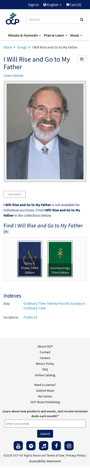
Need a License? (45, 385)
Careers (45, 358)
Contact (45, 352)
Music (75, 35)
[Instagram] (69, 445)
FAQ (45, 369)
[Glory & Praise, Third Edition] (29, 258)
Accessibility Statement (45, 461)
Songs (22, 47)
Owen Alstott (13, 75)
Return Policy (45, 364)
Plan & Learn (54, 35)
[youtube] (18, 445)
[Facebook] (56, 445)
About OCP (45, 346)
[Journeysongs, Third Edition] (60, 258)
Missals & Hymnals (23, 35)
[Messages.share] (82, 58)
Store (7, 47)
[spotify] (31, 445)
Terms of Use (55, 455)
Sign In (33, 4)
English (52, 4)
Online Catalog (45, 375)
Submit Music (45, 390)
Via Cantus (45, 396)
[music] (43, 445)
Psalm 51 (30, 317)
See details (14, 194)
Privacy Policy (75, 455)
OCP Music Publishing (45, 402)
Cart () (75, 4)
